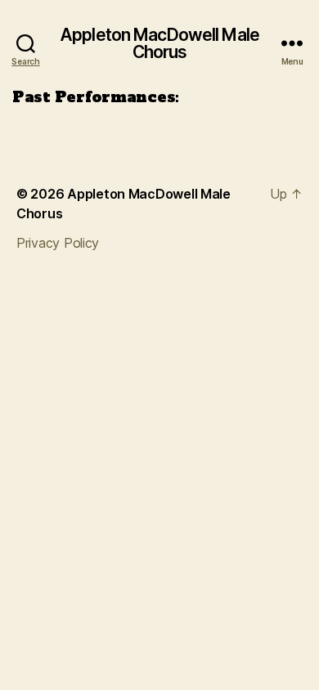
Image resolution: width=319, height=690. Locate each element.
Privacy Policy (57, 243)
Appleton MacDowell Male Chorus (159, 43)
